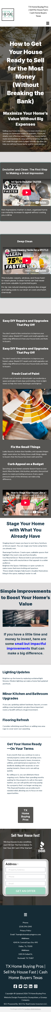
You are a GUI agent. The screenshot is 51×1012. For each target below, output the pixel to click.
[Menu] (47, 23)
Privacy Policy (25, 930)
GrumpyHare (33, 997)
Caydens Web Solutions (32, 1009)
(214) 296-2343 (25, 926)
